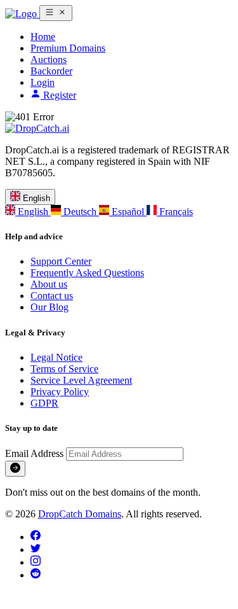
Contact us (51, 295)
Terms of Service (64, 368)
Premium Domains (67, 48)
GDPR (44, 403)
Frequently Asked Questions (87, 272)
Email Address (35, 453)
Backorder (51, 71)
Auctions (48, 59)
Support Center (60, 261)
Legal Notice (56, 357)
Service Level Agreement (81, 380)
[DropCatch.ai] (22, 13)
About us (48, 284)
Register (58, 95)
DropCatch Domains (79, 513)
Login (42, 82)
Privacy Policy (59, 391)
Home (42, 36)
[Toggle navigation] (55, 13)
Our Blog (49, 307)
